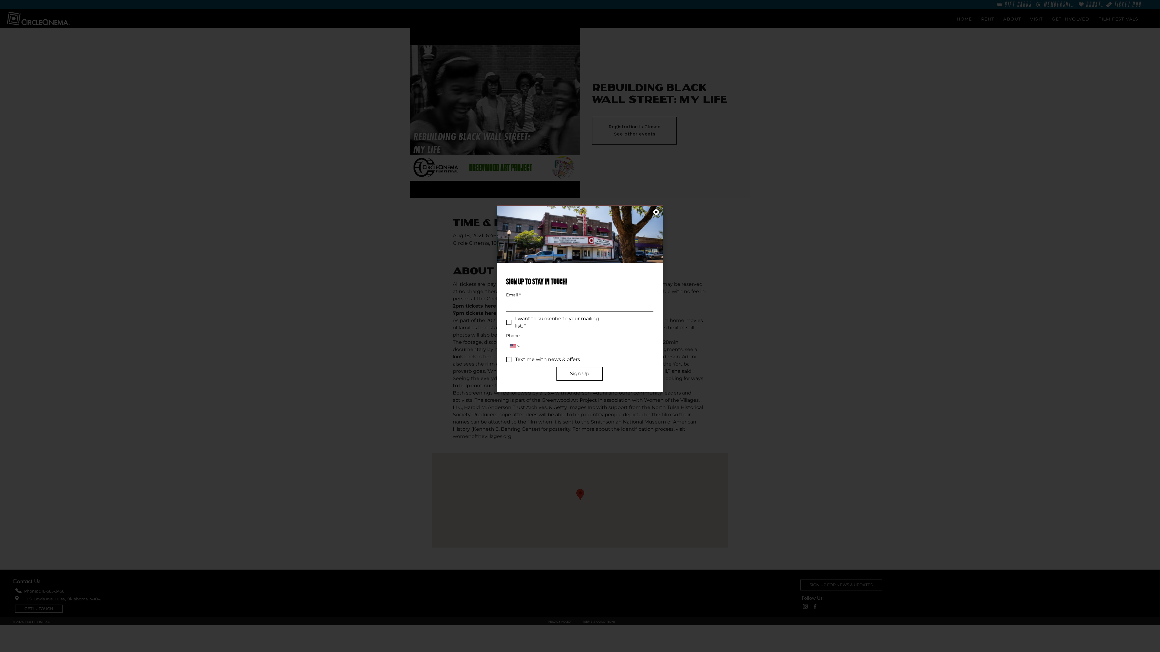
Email (513, 295)
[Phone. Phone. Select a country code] (515, 346)
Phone (513, 335)
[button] (656, 212)
